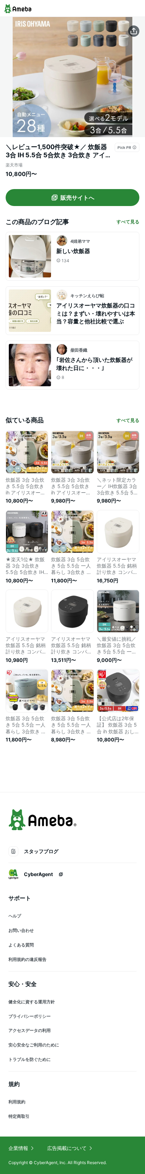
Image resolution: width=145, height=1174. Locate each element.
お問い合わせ (21, 930)
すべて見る (127, 221)
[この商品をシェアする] (133, 31)
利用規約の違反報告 (27, 959)
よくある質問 (21, 944)
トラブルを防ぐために (29, 1059)
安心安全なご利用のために (33, 1044)
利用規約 (16, 1101)
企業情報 (18, 1148)
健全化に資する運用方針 (31, 1001)
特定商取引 (19, 1116)
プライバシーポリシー (29, 1016)
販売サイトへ (77, 197)
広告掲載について (67, 1148)
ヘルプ (14, 915)
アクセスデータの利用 (29, 1030)
